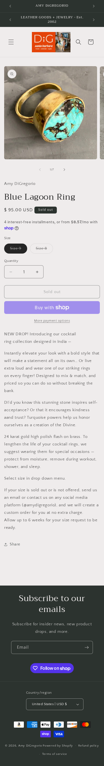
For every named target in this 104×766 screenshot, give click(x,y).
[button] (11, 42)
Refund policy (88, 745)
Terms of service (54, 754)
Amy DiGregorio (30, 745)
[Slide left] (40, 169)
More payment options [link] (52, 321)
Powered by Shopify (58, 745)
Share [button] (15, 544)
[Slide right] (64, 169)
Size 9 (18, 250)
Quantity (11, 261)
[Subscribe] (86, 647)
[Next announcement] (94, 6)
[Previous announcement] (10, 6)
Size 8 (44, 250)
